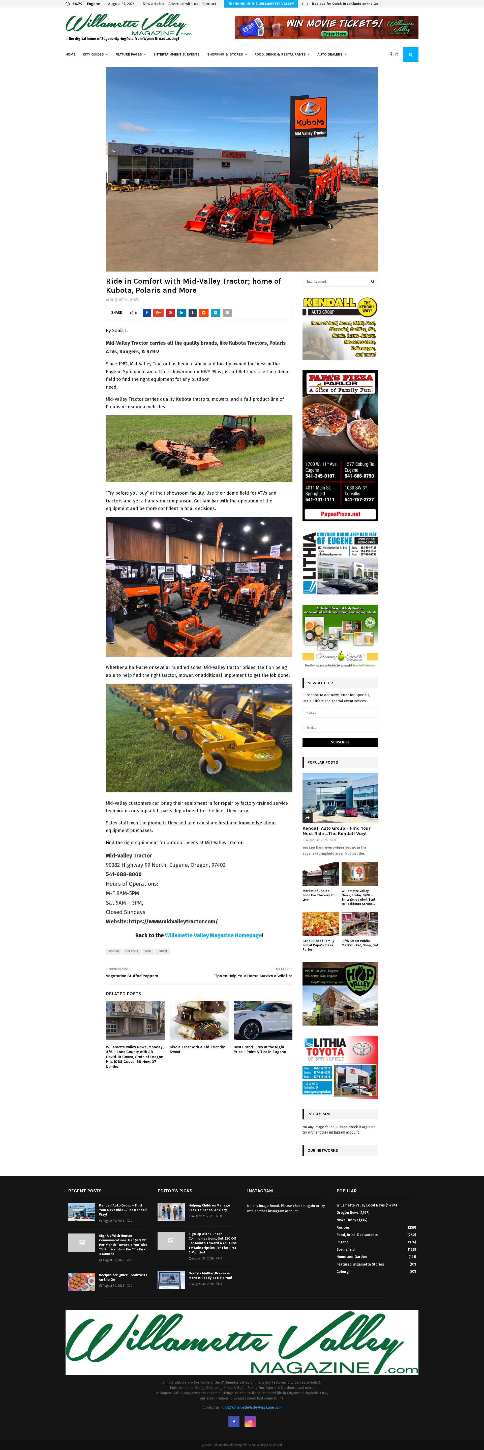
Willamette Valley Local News (361, 1205)
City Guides (93, 54)
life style (131, 951)
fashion (113, 951)
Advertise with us (183, 4)
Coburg (343, 1272)
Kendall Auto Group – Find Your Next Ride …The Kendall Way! (336, 831)
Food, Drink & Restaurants (280, 54)
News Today (346, 1220)
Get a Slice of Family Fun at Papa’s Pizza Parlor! (318, 945)
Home (70, 54)
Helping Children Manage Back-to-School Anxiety (209, 1207)
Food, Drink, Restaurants (357, 1235)
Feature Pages (128, 54)
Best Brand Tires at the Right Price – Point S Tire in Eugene (260, 1049)
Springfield (346, 1249)
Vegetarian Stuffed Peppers (132, 975)
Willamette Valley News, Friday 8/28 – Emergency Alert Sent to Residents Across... (358, 897)
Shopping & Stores (225, 54)
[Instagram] (398, 54)
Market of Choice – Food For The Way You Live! (319, 895)
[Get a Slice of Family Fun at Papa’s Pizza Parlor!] (320, 924)
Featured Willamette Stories (360, 1264)
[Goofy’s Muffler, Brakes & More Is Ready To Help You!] (171, 1280)
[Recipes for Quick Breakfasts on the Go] (81, 1282)
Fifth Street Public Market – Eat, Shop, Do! (360, 943)
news (147, 951)
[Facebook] (392, 54)
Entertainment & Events (177, 54)
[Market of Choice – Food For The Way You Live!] (320, 874)
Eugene (342, 1242)
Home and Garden (352, 1257)
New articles (153, 4)
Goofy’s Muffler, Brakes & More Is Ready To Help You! (210, 1275)
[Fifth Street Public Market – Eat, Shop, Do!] (360, 924)
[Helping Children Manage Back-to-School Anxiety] (171, 1212)
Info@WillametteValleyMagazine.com (251, 1407)
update (163, 951)
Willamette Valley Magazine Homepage (213, 935)
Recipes (343, 1227)
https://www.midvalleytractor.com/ (173, 921)
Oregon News (347, 1213)
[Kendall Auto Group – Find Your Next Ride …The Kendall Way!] (340, 798)
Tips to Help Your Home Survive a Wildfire (253, 975)
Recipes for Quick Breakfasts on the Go (345, 4)
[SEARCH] (372, 282)
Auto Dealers (330, 54)
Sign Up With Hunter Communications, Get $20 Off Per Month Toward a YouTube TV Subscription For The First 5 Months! (123, 1245)
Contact (209, 4)
